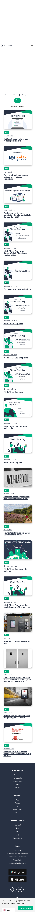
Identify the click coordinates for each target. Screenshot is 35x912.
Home (6, 95)
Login (17, 835)
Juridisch (17, 850)
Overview (17, 775)
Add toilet (17, 825)
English (9, 910)
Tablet (17, 803)
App (17, 800)
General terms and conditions (17, 854)
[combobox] (8, 910)
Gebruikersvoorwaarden (17, 857)
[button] (32, 45)
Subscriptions (17, 809)
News (15, 95)
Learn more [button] (20, 903)
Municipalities (17, 778)
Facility (17, 787)
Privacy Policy (17, 860)
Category (25, 95)
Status (17, 812)
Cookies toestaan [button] (25, 908)
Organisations (17, 781)
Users (17, 784)
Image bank (17, 838)
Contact (17, 831)
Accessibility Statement (17, 863)
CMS (17, 806)
